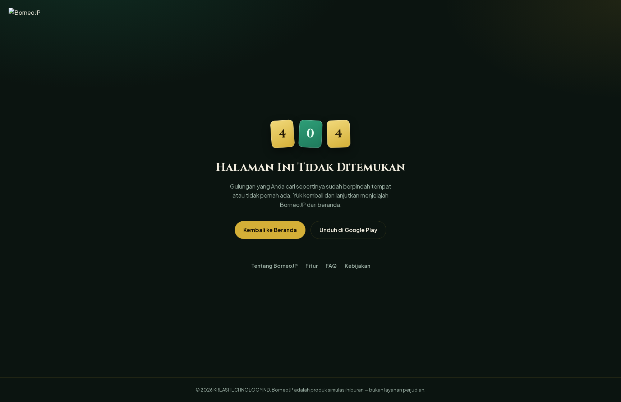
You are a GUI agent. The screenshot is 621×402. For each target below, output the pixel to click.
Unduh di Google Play (348, 229)
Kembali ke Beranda (270, 229)
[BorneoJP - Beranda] (32, 13)
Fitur (311, 265)
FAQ (331, 265)
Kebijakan (357, 265)
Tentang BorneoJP (274, 265)
